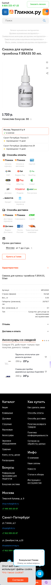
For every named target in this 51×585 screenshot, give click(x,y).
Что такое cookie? (13, 572)
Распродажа (8, 460)
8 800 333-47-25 (10, 5)
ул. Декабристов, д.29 (12, 540)
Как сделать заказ (36, 407)
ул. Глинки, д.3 (9, 523)
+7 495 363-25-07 (10, 509)
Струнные (7, 424)
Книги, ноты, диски (11, 455)
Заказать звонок (38, 4)
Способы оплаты (36, 413)
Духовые (6, 418)
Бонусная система (11, 484)
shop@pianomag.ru (10, 545)
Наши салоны (34, 463)
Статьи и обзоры (36, 474)
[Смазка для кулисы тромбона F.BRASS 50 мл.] (25, 86)
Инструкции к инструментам (34, 481)
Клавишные (7, 413)
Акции (5, 407)
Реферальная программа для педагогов (9, 476)
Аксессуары (8, 435)
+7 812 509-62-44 (10, 550)
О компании (33, 458)
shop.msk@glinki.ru (10, 504)
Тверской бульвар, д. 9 (13, 498)
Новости (32, 469)
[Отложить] (47, 62)
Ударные (6, 449)
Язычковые (7, 429)
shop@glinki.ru (8, 528)
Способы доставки (37, 418)
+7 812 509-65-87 (10, 533)
